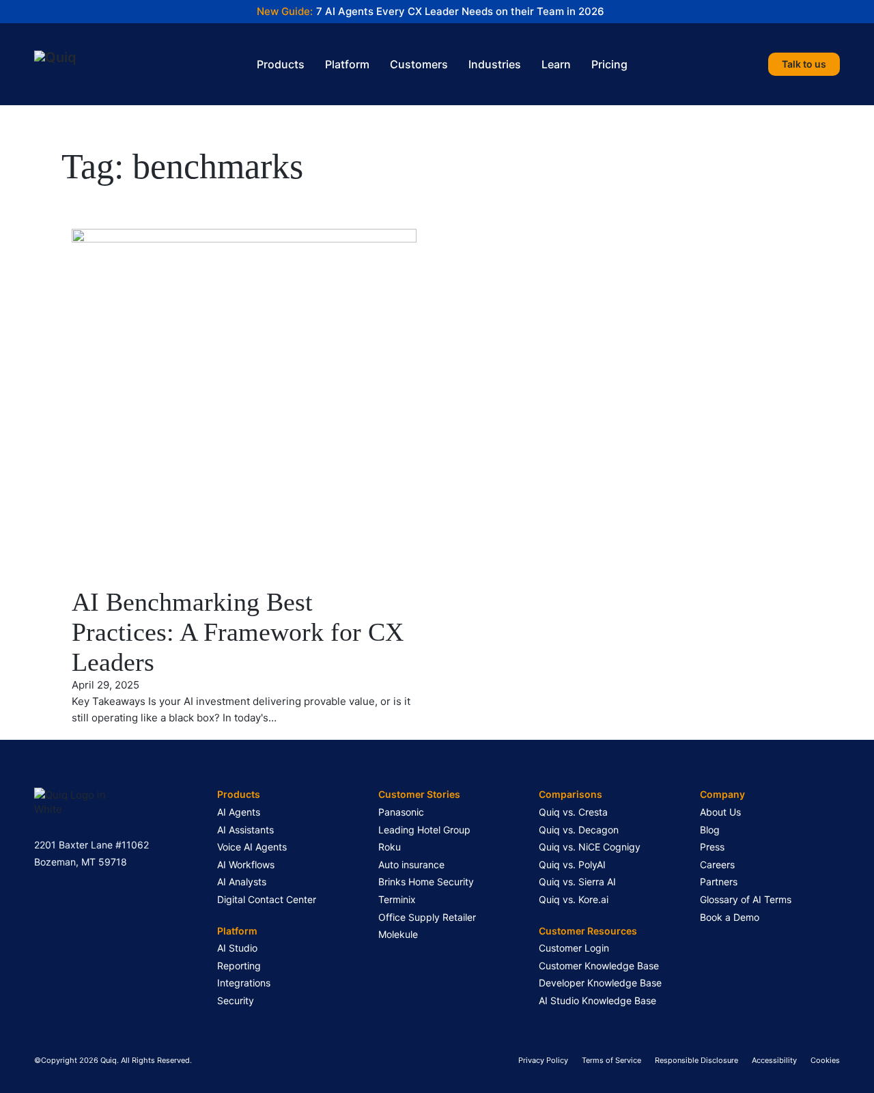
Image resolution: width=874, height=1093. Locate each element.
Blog (710, 829)
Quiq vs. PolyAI (572, 864)
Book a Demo (729, 917)
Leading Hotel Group (424, 829)
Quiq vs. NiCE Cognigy (589, 847)
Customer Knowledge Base (599, 965)
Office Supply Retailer (427, 917)
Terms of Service (611, 1060)
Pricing (609, 64)
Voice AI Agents (252, 847)
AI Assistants (245, 829)
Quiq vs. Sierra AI (577, 881)
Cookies (825, 1060)
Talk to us (804, 64)
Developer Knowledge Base (600, 982)
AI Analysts (241, 881)
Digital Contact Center (266, 899)
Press (712, 847)
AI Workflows (245, 864)
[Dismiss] (867, 7)
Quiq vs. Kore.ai (573, 899)
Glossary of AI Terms (745, 899)
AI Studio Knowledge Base (597, 1000)
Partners (718, 881)
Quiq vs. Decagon (579, 829)
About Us (720, 812)
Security (235, 1000)
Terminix (397, 899)
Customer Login (574, 948)
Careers (717, 864)
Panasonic (401, 812)
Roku (389, 847)
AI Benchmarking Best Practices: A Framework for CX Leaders (238, 631)
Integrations (243, 982)
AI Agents (238, 812)
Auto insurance (411, 864)
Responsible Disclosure (696, 1060)
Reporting (239, 965)
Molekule (398, 934)
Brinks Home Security (426, 881)
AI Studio (237, 948)
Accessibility (774, 1060)
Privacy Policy (543, 1060)
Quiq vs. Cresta (573, 812)
